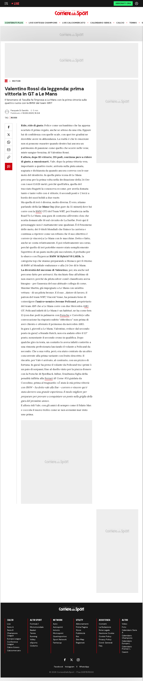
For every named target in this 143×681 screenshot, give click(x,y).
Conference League (12, 643)
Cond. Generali (105, 642)
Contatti (103, 624)
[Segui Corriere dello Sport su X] (71, 659)
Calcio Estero (13, 647)
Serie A (10, 627)
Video (124, 624)
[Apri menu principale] (6, 3)
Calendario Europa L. (127, 642)
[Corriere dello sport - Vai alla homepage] (71, 13)
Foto (124, 627)
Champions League (12, 634)
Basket (33, 630)
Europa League (14, 639)
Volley (32, 639)
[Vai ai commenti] (8, 166)
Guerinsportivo (60, 636)
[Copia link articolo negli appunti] (8, 157)
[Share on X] (8, 134)
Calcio (120, 23)
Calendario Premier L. (127, 647)
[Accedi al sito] (137, 3)
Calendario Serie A (100, 23)
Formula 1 (34, 624)
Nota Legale (104, 630)
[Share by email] (8, 149)
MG (86, 306)
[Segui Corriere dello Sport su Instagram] (78, 659)
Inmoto (56, 630)
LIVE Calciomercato (73, 23)
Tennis (133, 23)
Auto (55, 624)
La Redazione (105, 627)
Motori (16, 81)
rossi (14, 117)
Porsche (64, 315)
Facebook (58, 666)
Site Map (80, 639)
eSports (33, 642)
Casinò (125, 652)
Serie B (10, 630)
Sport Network (60, 639)
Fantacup (57, 642)
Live (16, 3)
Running (33, 636)
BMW (39, 211)
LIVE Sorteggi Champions (43, 23)
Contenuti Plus (14, 22)
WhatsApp (84, 666)
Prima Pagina (82, 627)
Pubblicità (80, 633)
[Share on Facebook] (8, 127)
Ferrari (49, 378)
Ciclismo (34, 645)
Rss (77, 636)
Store (78, 630)
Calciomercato (14, 650)
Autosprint (58, 627)
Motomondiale (37, 627)
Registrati (80, 642)
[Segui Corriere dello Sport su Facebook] (64, 659)
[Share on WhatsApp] (8, 142)
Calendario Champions (127, 636)
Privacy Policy (105, 639)
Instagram (69, 666)
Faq (100, 645)
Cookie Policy (105, 636)
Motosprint (58, 633)
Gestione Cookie (106, 633)
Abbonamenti (82, 624)
